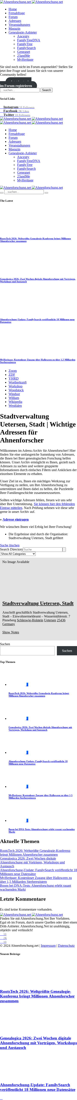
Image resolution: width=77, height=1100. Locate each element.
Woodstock (16, 390)
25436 (61, 620)
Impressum (48, 945)
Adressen (15, 21)
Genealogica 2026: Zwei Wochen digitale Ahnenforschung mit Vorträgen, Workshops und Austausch (40, 728)
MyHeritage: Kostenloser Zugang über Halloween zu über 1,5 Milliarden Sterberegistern (36, 879)
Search (46, 90)
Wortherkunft (18, 382)
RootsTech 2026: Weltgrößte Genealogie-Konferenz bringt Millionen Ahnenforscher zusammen (39, 694)
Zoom (13, 371)
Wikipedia (15, 402)
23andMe (23, 55)
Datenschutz (66, 945)
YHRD (14, 378)
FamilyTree (25, 44)
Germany (8, 624)
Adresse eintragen (16, 519)
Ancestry (23, 36)
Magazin (14, 28)
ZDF (12, 374)
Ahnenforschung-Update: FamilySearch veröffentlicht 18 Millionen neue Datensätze (37, 1087)
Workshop (15, 386)
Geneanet (23, 52)
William (14, 398)
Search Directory (11, 549)
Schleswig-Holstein (30, 620)
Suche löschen (9, 545)
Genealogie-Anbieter (23, 32)
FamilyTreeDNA (28, 40)
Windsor (14, 394)
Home (13, 9)
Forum (13, 17)
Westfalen (15, 405)
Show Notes (10, 632)
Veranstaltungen (19, 24)
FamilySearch (26, 48)
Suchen (5, 644)
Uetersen (50, 620)
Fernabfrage (17, 13)
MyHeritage (25, 59)
